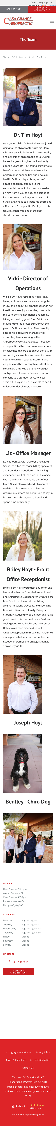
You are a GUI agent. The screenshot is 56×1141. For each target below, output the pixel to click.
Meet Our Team (39, 57)
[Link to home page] (24, 21)
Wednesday (22, 928)
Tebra (41, 1114)
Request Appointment (18, 972)
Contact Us (28, 1067)
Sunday (16, 944)
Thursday (22, 932)
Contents (23, 57)
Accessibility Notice (40, 1060)
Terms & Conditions (16, 1060)
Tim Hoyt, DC (9, 57)
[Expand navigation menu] (51, 21)
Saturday (16, 940)
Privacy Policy (43, 1052)
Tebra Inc (27, 1052)
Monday (22, 920)
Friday (16, 936)
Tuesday (22, 924)
